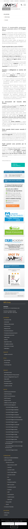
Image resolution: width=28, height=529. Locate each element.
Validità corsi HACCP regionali (10, 402)
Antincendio (6, 322)
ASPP (8, 492)
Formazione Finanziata (8, 506)
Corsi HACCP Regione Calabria (12, 412)
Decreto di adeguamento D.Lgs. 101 (11, 376)
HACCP (7, 504)
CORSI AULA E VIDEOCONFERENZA (11, 457)
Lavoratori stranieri (11, 474)
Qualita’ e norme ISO (8, 354)
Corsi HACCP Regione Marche (12, 427)
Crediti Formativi (10, 497)
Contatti (6, 20)
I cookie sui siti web (8, 385)
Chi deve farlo (7, 362)
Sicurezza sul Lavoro (10, 462)
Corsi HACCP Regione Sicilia (11, 439)
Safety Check (6, 337)
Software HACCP (7, 400)
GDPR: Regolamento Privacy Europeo (11, 374)
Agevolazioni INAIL (8, 341)
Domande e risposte (8, 383)
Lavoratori (9, 467)
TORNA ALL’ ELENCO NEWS (15, 165)
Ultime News (7, 17)
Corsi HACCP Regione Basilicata (12, 409)
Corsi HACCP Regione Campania (12, 414)
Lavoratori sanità (10, 469)
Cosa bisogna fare (7, 364)
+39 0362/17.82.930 (12, 311)
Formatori (9, 489)
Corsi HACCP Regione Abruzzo (12, 407)
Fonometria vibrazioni (8, 330)
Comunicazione (10, 494)
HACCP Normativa (8, 393)
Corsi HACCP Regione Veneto (12, 450)
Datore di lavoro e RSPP (12, 464)
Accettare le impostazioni (8, 523)
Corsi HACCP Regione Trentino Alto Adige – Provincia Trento (14, 446)
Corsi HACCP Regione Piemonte (12, 432)
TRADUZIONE (22, 0)
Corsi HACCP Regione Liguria (11, 422)
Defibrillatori (6, 348)
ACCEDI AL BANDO (11, 205)
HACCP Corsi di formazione (9, 396)
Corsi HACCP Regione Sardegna (12, 437)
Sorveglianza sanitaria (8, 344)
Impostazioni (14, 526)
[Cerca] (21, 5)
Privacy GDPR (8, 502)
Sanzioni (6, 339)
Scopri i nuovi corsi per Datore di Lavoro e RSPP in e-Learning (15, 175)
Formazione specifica (11, 482)
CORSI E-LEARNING (8, 460)
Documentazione (7, 381)
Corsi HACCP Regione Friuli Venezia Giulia (14, 419)
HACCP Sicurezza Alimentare (10, 391)
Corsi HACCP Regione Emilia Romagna (13, 417)
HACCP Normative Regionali (9, 404)
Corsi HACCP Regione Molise (11, 429)
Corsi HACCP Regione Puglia (11, 434)
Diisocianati (9, 499)
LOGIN (12, 0)
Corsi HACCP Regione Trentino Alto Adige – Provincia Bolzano (14, 442)
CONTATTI (16, 0)
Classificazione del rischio (9, 335)
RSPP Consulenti (10, 484)
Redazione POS (7, 328)
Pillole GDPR (6, 379)
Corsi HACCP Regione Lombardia (12, 424)
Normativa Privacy (8, 372)
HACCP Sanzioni (7, 398)
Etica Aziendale (7, 360)
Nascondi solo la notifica (21, 523)
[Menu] (24, 5)
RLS (8, 477)
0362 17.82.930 (6, 0)
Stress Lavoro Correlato (9, 346)
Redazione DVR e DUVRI (9, 324)
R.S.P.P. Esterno (7, 326)
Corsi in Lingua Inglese (11, 472)
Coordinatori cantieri (11, 487)
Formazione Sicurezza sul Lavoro (10, 333)
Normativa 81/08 (7, 319)
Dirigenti (9, 479)
